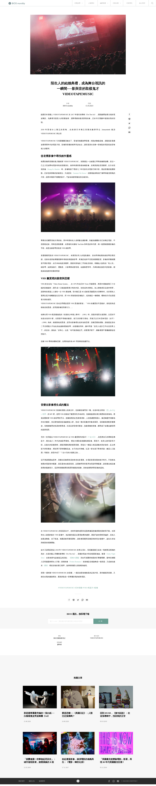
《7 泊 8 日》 (91, 437)
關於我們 (22, 781)
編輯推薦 (103, 3)
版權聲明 (42, 781)
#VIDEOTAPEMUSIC (66, 588)
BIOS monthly (68, 106)
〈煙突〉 (46, 565)
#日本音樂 (78, 588)
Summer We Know (79, 173)
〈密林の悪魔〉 (75, 558)
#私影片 (90, 588)
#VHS (85, 588)
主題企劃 (116, 3)
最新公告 (32, 781)
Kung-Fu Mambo (54, 169)
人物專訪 (91, 3)
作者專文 (129, 3)
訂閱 (101, 621)
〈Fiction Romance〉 (75, 562)
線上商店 (142, 3)
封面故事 (77, 3)
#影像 (96, 588)
